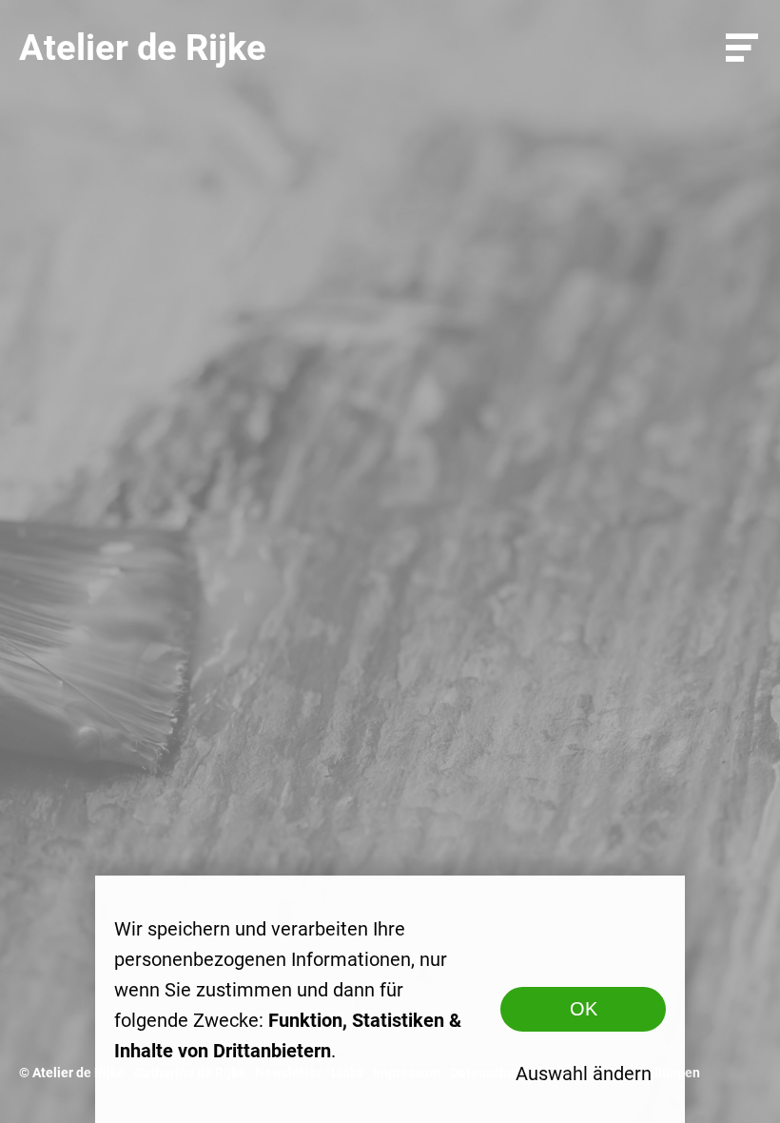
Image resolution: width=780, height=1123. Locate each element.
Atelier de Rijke (142, 48)
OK (583, 1008)
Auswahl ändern (584, 1073)
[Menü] (742, 47)
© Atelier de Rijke (72, 1072)
